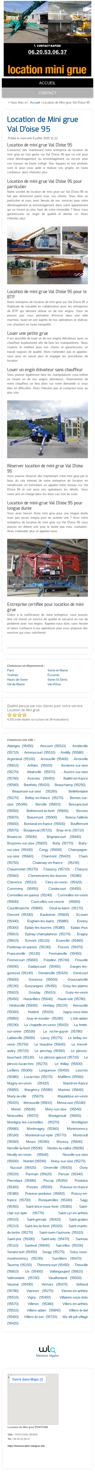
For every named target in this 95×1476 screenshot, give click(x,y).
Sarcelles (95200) (69, 1245)
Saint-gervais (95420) (44, 1219)
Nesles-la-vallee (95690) (65, 1148)
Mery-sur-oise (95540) (63, 1109)
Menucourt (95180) (71, 1103)
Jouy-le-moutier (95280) (44, 1018)
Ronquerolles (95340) (55, 1200)
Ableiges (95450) (20, 746)
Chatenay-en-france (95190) (56, 863)
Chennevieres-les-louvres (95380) (55, 876)
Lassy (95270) (52, 1038)
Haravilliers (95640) (38, 999)
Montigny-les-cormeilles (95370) (33, 1122)
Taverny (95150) (19, 1265)
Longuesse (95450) (54, 1070)
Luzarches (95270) (38, 1077)
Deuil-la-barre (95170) (66, 908)
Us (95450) (34, 1271)
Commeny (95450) (22, 889)
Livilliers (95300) (20, 1070)
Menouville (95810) (38, 1103)
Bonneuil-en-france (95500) (44, 824)
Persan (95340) (70, 1174)
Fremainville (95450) (65, 953)
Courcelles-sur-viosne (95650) (55, 902)
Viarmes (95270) (40, 1291)
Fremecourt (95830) (22, 960)
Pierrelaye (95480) (21, 1180)
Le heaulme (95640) (50, 1044)
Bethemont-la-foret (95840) (47, 811)
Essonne (53, 675)
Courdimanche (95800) (25, 908)
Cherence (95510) (21, 882)
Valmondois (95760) (23, 1278)
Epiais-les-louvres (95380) (45, 927)
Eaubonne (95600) (54, 915)
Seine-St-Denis (58, 679)
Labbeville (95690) (21, 1038)
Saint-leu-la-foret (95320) (43, 1226)
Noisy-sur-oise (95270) (68, 1161)
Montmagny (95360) (43, 1129)
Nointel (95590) (34, 1161)
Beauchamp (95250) (70, 785)
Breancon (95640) (22, 837)
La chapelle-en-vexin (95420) (46, 1025)
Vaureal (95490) (20, 1284)
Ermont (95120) (37, 940)
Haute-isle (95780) (71, 999)
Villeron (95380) (40, 1304)
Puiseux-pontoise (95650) (45, 1193)
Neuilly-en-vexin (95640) (27, 1155)
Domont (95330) (20, 915)
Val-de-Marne (16, 684)
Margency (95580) (38, 1090)
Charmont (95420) (56, 856)
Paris (10, 670)
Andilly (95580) (72, 752)
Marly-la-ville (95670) (25, 1096)
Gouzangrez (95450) (40, 986)
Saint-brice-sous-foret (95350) (49, 1206)
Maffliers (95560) (70, 1077)
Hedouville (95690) (23, 1005)
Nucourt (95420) (23, 1167)
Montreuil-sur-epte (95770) (45, 1135)
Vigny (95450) (38, 1297)
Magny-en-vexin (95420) (28, 1083)
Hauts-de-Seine (17, 679)
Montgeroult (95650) (64, 1116)
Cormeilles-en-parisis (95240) (29, 895)
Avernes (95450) (41, 778)
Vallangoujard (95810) (66, 1271)
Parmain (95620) (39, 1174)
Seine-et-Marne (58, 670)
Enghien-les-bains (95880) (47, 921)
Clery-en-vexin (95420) (63, 882)
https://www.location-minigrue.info (26, 1445)
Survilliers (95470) (67, 1258)
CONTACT (47, 93)
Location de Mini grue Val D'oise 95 (42, 124)
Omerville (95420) (58, 1167)
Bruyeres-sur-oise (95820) (27, 843)
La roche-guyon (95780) (62, 1031)
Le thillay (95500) (69, 1064)
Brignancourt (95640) (64, 837)
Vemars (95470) (55, 1284)
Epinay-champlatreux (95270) (48, 934)
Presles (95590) (39, 1187)
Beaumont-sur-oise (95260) (34, 791)
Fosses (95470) (70, 947)
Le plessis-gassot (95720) (59, 1057)
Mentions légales (47, 1355)
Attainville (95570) (41, 772)
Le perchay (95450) (50, 1051)
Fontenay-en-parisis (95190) (29, 947)
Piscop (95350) (55, 1180)
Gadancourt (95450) (44, 966)
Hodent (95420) (40, 1012)
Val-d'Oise (54, 684)
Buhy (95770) (63, 843)
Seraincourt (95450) (22, 1252)
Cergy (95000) (50, 850)
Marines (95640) (70, 1090)
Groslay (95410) (42, 992)
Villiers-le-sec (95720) (40, 1317)
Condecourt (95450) (64, 889)
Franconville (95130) (23, 953)
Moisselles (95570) (23, 1116)
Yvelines (12, 675)
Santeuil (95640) (37, 1245)
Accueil (35, 102)
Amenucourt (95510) (40, 752)
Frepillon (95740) (56, 960)
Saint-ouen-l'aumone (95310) (61, 1232)
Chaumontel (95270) (22, 869)
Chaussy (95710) (56, 869)
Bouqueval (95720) (38, 830)
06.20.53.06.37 (47, 52)
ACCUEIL (47, 83)
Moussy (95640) (69, 1142)
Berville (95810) (48, 804)
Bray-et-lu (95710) (70, 830)
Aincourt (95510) (53, 746)
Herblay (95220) (55, 1005)
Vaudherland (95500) (65, 1278)
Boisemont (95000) (42, 817)
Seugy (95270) (53, 1252)
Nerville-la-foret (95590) (24, 1148)
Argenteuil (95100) (21, 759)
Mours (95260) (38, 1142)
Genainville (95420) (53, 973)
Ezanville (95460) (69, 940)
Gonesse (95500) (43, 979)
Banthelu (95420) (37, 785)
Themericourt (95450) (53, 1265)
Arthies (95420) (40, 765)
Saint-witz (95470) (55, 1239)
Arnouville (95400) (54, 759)
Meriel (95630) (23, 1109)
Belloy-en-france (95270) (44, 798)
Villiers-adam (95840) (44, 1310)
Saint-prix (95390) (21, 1239)
